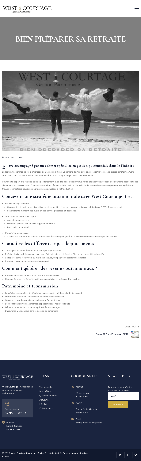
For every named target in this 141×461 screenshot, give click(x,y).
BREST (79, 387)
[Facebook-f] (127, 455)
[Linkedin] (119, 455)
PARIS (79, 403)
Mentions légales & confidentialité (44, 453)
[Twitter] (135, 455)
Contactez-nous (13, 409)
